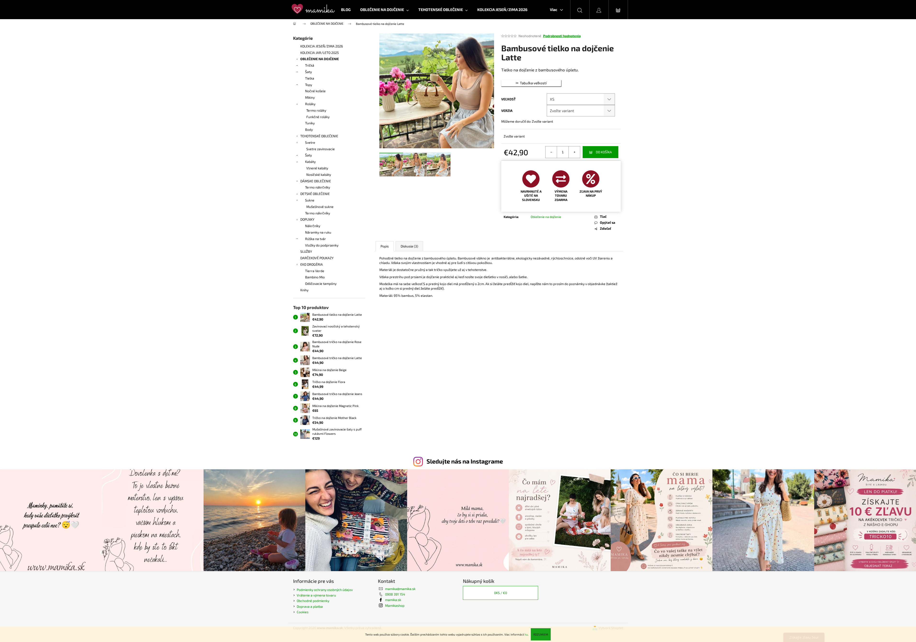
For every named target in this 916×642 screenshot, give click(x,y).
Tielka (309, 78)
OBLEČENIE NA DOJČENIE (319, 59)
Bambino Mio (315, 277)
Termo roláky (316, 110)
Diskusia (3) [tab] (409, 246)
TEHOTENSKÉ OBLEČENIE (319, 136)
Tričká (309, 65)
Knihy (304, 290)
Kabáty (310, 162)
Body (309, 129)
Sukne (309, 200)
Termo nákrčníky (317, 187)
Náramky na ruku (318, 232)
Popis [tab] (385, 246)
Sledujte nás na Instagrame (465, 461)
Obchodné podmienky (313, 601)
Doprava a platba (310, 606)
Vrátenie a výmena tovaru (316, 595)
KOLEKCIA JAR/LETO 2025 (319, 53)
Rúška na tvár (315, 239)
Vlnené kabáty (317, 168)
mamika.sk (393, 600)
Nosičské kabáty (318, 174)
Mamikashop (394, 605)
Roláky (310, 104)
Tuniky (310, 123)
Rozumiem (540, 634)
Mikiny (310, 97)
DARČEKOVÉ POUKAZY (317, 258)
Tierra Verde (314, 271)
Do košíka (604, 152)
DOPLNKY (307, 219)
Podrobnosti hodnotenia (562, 36)
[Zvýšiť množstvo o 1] (574, 152)
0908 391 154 (395, 594)
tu (526, 634)
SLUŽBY (306, 251)
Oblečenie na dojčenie (546, 217)
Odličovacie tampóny (320, 283)
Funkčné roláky (318, 117)
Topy (308, 85)
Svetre (310, 142)
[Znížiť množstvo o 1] (551, 152)
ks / (500, 593)
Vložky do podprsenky (321, 245)
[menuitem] (345, 9)
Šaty (308, 72)
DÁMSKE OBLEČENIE (315, 181)
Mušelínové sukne (320, 207)
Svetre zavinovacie (320, 149)
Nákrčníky (312, 226)
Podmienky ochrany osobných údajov (325, 590)
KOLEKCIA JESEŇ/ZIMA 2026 (321, 46)
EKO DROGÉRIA (311, 264)
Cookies (302, 612)
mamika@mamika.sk (400, 589)
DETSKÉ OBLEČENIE (315, 194)
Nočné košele (315, 91)
